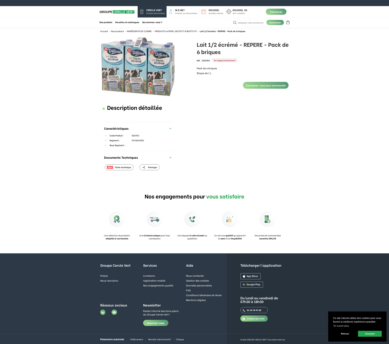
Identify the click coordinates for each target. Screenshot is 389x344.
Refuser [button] (345, 333)
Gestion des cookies (197, 280)
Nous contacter (195, 275)
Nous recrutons (109, 280)
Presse (104, 275)
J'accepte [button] (370, 333)
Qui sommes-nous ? (152, 22)
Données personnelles (199, 285)
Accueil (104, 31)
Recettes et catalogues (127, 22)
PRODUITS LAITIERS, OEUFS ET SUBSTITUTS (176, 31)
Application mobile (154, 280)
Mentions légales (196, 300)
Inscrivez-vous (155, 323)
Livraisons (149, 275)
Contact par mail (256, 318)
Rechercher (275, 22)
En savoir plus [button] (341, 326)
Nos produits (117, 31)
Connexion (276, 11)
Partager (152, 167)
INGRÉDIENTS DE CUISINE (139, 31)
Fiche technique (119, 167)
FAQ (188, 290)
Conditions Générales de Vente (204, 295)
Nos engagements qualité (158, 285)
